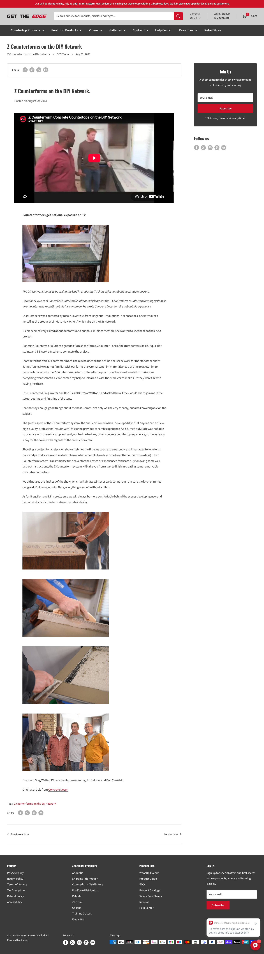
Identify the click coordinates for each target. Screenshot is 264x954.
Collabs (76, 908)
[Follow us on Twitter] (203, 147)
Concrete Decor (58, 790)
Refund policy (15, 896)
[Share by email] (45, 70)
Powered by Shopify (18, 940)
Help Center (163, 30)
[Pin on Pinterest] (31, 70)
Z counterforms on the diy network (35, 804)
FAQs (142, 884)
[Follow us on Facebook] (196, 147)
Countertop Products (25, 30)
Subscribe (225, 108)
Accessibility (14, 902)
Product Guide (148, 879)
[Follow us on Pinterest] (216, 147)
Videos (93, 30)
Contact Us (140, 30)
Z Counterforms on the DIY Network (28, 54)
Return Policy (15, 879)
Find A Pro (78, 919)
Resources (186, 30)
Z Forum (77, 902)
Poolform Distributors (85, 890)
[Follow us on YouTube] (223, 147)
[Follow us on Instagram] (210, 147)
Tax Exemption (16, 890)
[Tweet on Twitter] (38, 70)
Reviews (144, 902)
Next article (171, 834)
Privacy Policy (15, 873)
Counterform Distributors (87, 884)
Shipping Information (85, 879)
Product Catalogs (149, 890)
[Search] (178, 16)
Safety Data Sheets (150, 896)
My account (221, 18)
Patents (76, 896)
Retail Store (212, 30)
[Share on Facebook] (25, 70)
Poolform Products (64, 30)
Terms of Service (17, 884)
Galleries (115, 30)
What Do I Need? (149, 873)
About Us (77, 873)
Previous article (20, 834)
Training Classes (82, 914)
